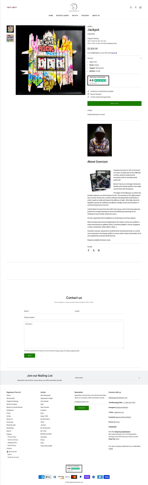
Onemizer (91, 34)
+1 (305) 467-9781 (129, 402)
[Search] (130, 7)
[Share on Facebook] (88, 250)
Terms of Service (71, 351)
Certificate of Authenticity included (101, 91)
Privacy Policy (59, 351)
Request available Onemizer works (98, 240)
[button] (18, 60)
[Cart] (140, 7)
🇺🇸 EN (9, 7)
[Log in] (135, 7)
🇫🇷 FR (15, 7)
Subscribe (81, 408)
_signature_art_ (119, 412)
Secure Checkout (96, 94)
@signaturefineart (122, 407)
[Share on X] (93, 250)
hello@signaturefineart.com (118, 398)
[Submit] (139, 377)
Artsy (118, 422)
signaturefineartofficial (123, 417)
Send (29, 355)
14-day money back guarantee (100, 97)
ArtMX (111, 449)
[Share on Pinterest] (98, 250)
